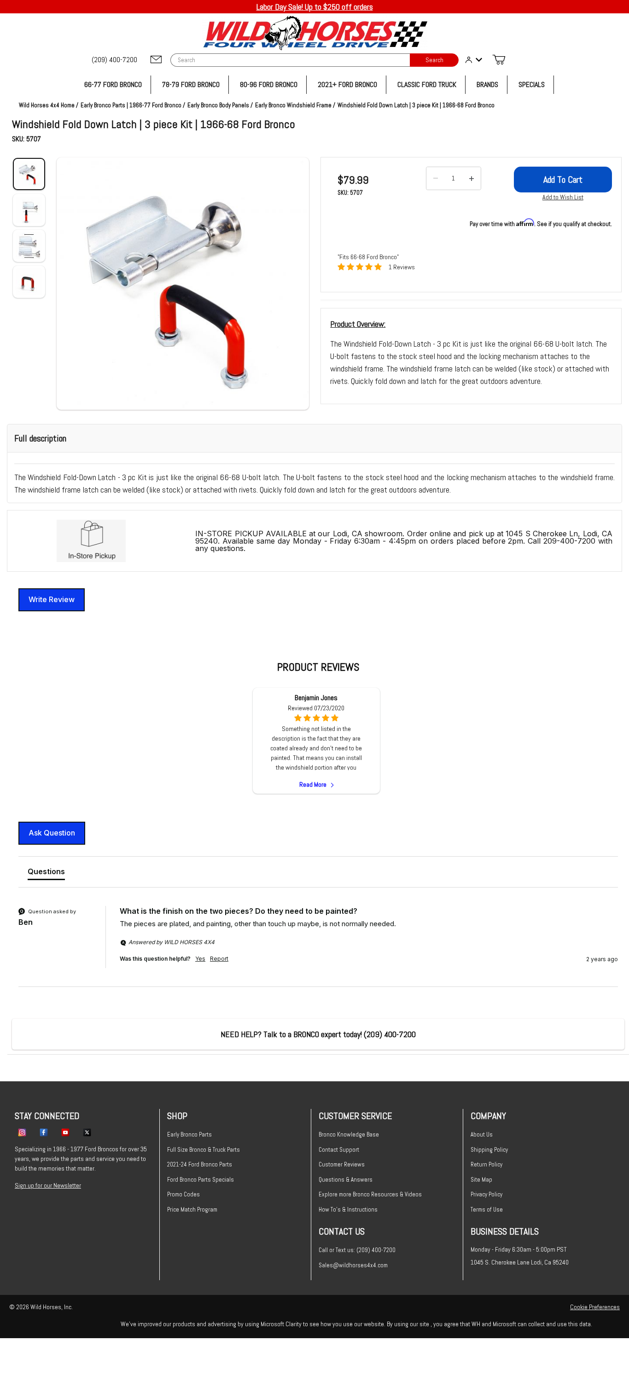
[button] (183, 283)
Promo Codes (183, 1194)
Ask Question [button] (52, 832)
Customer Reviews (342, 1164)
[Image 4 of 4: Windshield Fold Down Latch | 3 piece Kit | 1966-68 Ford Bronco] (29, 282)
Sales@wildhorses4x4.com (353, 1265)
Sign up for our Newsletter (48, 1185)
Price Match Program (192, 1209)
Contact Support (339, 1150)
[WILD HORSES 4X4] (314, 33)
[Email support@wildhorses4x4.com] (156, 60)
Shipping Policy (489, 1150)
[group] (318, 946)
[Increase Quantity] (471, 178)
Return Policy (486, 1164)
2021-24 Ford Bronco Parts (199, 1164)
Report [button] (219, 958)
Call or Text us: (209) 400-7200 (357, 1250)
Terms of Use (487, 1209)
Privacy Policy (486, 1194)
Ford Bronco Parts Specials (200, 1180)
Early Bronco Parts (189, 1134)
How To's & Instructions (348, 1209)
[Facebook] (43, 1132)
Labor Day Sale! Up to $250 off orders (314, 6)
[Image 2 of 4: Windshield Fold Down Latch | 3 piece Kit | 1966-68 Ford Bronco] (29, 210)
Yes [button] (200, 958)
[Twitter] (87, 1132)
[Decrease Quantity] (435, 178)
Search (434, 60)
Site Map (481, 1180)
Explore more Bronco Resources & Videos (370, 1194)
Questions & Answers (346, 1180)
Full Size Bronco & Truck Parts (203, 1150)
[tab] (46, 873)
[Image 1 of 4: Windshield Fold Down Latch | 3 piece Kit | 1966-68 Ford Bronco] (29, 174)
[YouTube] (65, 1132)
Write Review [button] (52, 599)
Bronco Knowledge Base (349, 1134)
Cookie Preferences (595, 1307)
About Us (482, 1134)
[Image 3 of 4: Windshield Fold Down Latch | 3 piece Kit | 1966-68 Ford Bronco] (29, 246)
